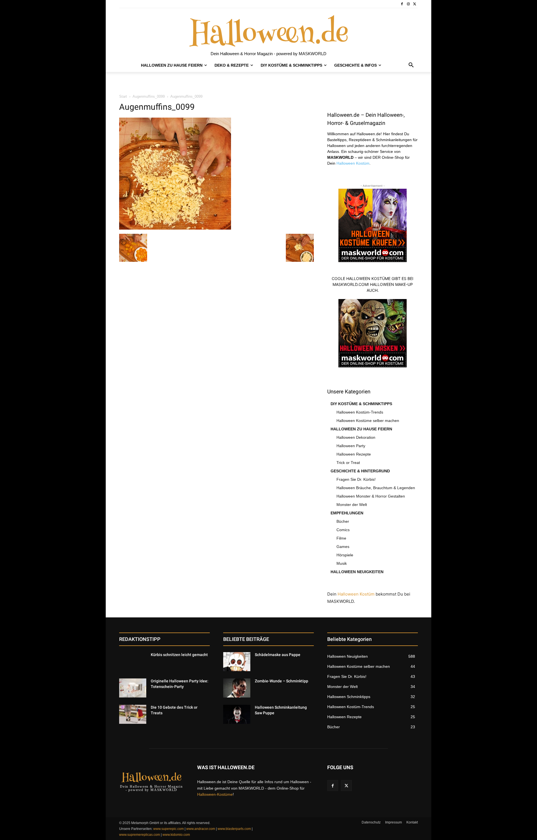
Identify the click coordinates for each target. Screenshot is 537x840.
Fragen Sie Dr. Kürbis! (356, 479)
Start (123, 96)
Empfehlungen (347, 513)
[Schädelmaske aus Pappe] (236, 661)
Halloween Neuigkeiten (357, 572)
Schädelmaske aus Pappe (277, 654)
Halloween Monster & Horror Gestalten (370, 496)
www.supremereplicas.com (139, 835)
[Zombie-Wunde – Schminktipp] (236, 687)
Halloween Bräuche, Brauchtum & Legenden (375, 488)
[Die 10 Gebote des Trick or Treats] (132, 714)
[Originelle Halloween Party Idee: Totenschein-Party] (132, 687)
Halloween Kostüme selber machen (367, 420)
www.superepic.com (168, 829)
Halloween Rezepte (353, 454)
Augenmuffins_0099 (149, 96)
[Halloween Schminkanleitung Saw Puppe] (236, 714)
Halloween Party (350, 446)
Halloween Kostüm (352, 163)
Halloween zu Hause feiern (361, 429)
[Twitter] (414, 4)
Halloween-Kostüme (215, 794)
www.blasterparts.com (234, 829)
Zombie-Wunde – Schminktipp (281, 681)
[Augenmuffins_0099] (175, 228)
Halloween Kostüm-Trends (359, 412)
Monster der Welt (351, 504)
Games (342, 546)
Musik (341, 563)
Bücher (342, 521)
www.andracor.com (200, 829)
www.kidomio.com (176, 835)
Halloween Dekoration (355, 437)
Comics (343, 530)
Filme (341, 538)
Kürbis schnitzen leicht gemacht (179, 654)
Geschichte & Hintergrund (360, 471)
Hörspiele (344, 555)
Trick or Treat (348, 462)
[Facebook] (402, 4)
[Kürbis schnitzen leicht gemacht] (132, 661)
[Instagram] (408, 4)
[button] (411, 65)
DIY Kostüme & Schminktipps (361, 404)
